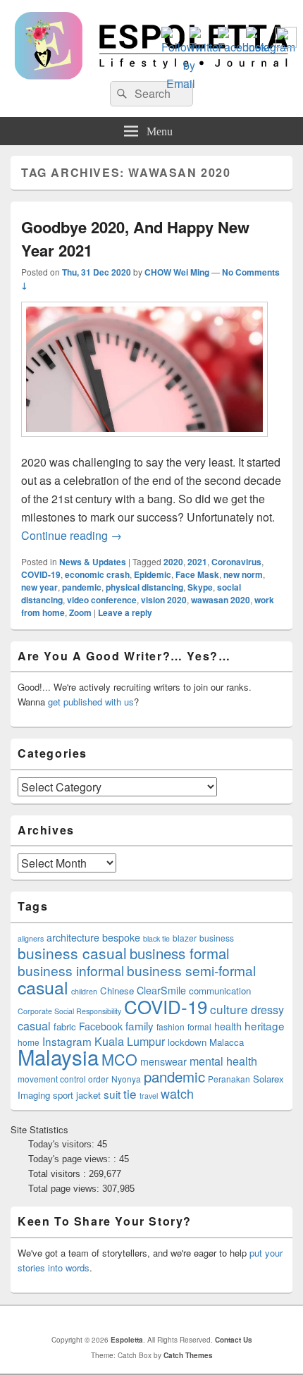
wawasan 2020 (220, 599)
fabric (65, 1026)
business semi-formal (191, 970)
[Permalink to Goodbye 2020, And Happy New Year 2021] (144, 444)
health (228, 1026)
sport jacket (77, 1095)
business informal (71, 970)
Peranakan (229, 1079)
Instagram (67, 1041)
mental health (223, 1061)
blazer (185, 938)
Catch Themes (188, 1355)
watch (177, 1093)
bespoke (121, 937)
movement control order (63, 1079)
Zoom (80, 612)
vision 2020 (164, 599)
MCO (119, 1059)
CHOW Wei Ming (176, 272)
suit (112, 1094)
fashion (170, 1026)
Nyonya (126, 1079)
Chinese (117, 990)
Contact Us (233, 1340)
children (84, 991)
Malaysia (58, 1056)
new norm (243, 574)
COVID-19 (41, 574)
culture (229, 1009)
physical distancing (144, 587)
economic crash (97, 574)
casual (43, 986)
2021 (197, 561)
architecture (73, 937)
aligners (31, 938)
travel (149, 1095)
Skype (200, 587)
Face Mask (197, 574)
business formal (180, 952)
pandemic (81, 587)
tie (130, 1093)
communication (220, 990)
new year (39, 587)
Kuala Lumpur (129, 1041)
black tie (156, 938)
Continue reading (71, 535)
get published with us (91, 701)
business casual (72, 952)
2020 (173, 561)
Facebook (101, 1026)
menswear (163, 1061)
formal (199, 1026)
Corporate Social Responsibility (69, 1011)
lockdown (187, 1042)
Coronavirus (236, 561)
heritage (265, 1025)
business (216, 938)
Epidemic (152, 574)
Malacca (226, 1042)
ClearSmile (161, 990)
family (139, 1025)
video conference (102, 599)
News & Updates (92, 561)
